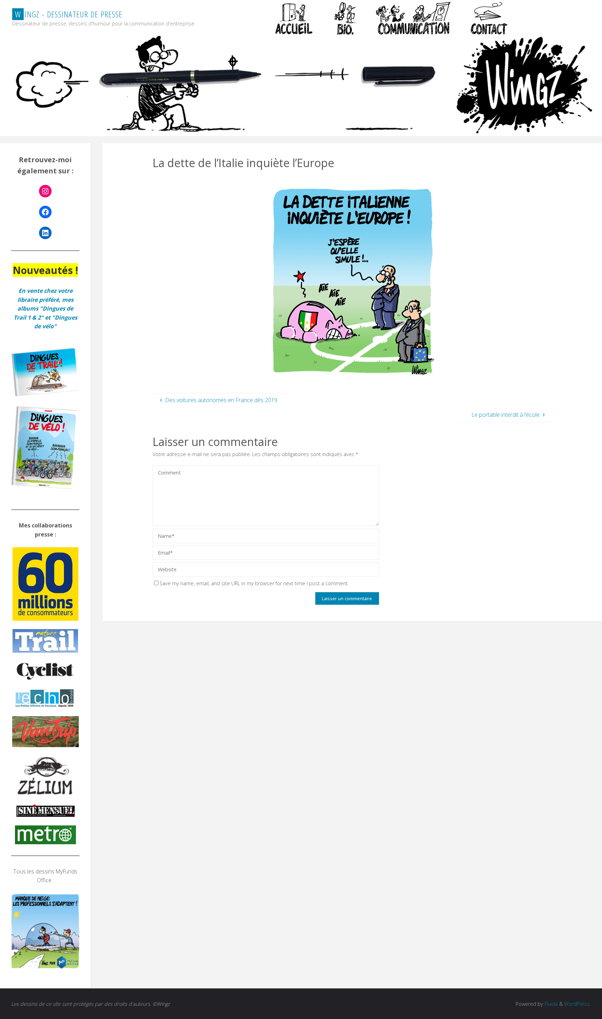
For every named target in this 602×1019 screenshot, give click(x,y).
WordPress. (577, 1004)
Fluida (550, 1004)
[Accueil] (294, 18)
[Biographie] (345, 18)
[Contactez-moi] (489, 18)
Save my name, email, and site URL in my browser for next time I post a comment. (254, 583)
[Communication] (413, 18)
